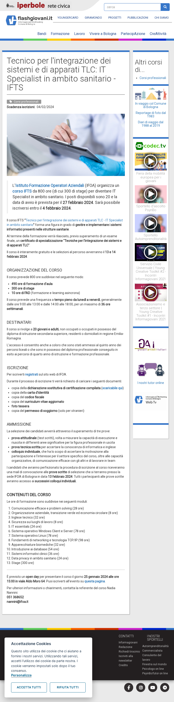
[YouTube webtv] (152, 687)
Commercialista (152, 650)
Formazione (60, 34)
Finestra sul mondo (154, 664)
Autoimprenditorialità (155, 646)
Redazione (125, 647)
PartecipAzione (133, 34)
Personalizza (21, 675)
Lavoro (79, 34)
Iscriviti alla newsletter (126, 658)
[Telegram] (164, 687)
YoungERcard (68, 17)
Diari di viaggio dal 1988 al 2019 (150, 123)
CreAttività (158, 34)
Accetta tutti (29, 687)
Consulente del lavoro (151, 657)
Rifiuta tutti (68, 687)
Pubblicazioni (138, 17)
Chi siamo (162, 17)
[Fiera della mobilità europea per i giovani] (151, 161)
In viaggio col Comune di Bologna (150, 105)
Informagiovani (128, 642)
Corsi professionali (153, 78)
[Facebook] (128, 687)
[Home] (30, 18)
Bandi (41, 34)
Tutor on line (160, 673)
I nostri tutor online (151, 383)
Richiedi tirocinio (129, 651)
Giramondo (93, 17)
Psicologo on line (153, 668)
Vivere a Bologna (102, 34)
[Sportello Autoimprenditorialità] (151, 223)
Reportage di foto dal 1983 (151, 114)
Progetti (114, 17)
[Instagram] (140, 687)
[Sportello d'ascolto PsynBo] (151, 194)
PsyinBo (147, 673)
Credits (123, 665)
